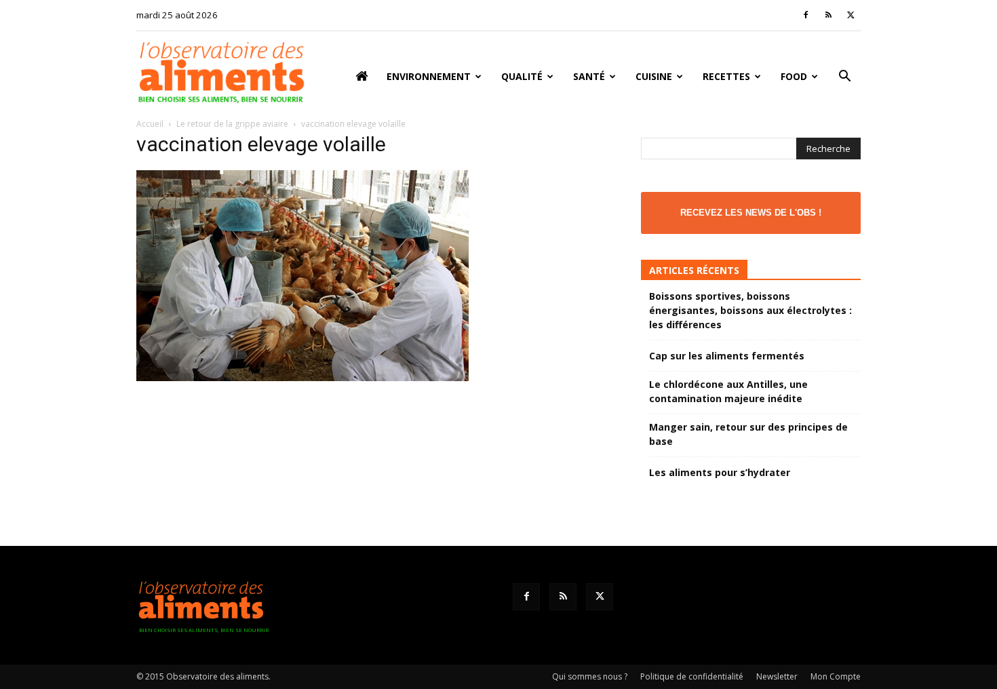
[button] (844, 77)
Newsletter (777, 676)
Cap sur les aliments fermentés (726, 355)
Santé (589, 76)
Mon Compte (835, 676)
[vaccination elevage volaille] (302, 377)
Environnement (429, 76)
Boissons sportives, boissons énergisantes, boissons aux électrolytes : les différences (750, 310)
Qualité (522, 76)
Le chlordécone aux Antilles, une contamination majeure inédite (728, 391)
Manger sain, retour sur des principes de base (748, 434)
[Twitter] (850, 14)
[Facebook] (806, 14)
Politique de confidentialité (691, 676)
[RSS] (828, 14)
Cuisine (654, 76)
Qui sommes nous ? (589, 676)
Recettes (726, 76)
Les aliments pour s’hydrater (719, 472)
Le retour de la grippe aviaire (232, 124)
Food (794, 76)
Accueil (149, 124)
